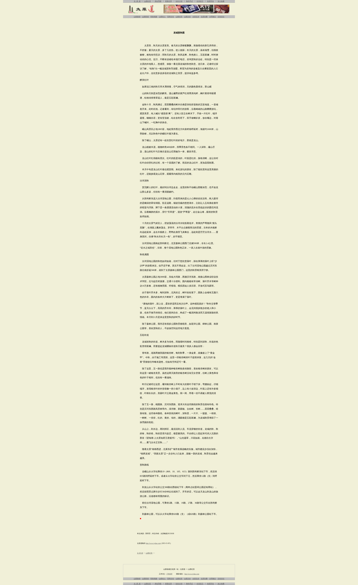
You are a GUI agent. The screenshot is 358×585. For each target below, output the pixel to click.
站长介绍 (179, 1)
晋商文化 (170, 17)
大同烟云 (212, 17)
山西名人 (162, 17)
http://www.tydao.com (153, 543)
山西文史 (187, 17)
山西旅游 (137, 17)
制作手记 (189, 1)
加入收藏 (221, 1)
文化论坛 (221, 17)
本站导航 (158, 1)
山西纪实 (147, 1)
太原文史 (195, 17)
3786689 (169, 574)
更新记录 (168, 1)
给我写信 (210, 1)
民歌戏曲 (153, 17)
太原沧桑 (204, 17)
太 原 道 (137, 1)
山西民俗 (145, 17)
